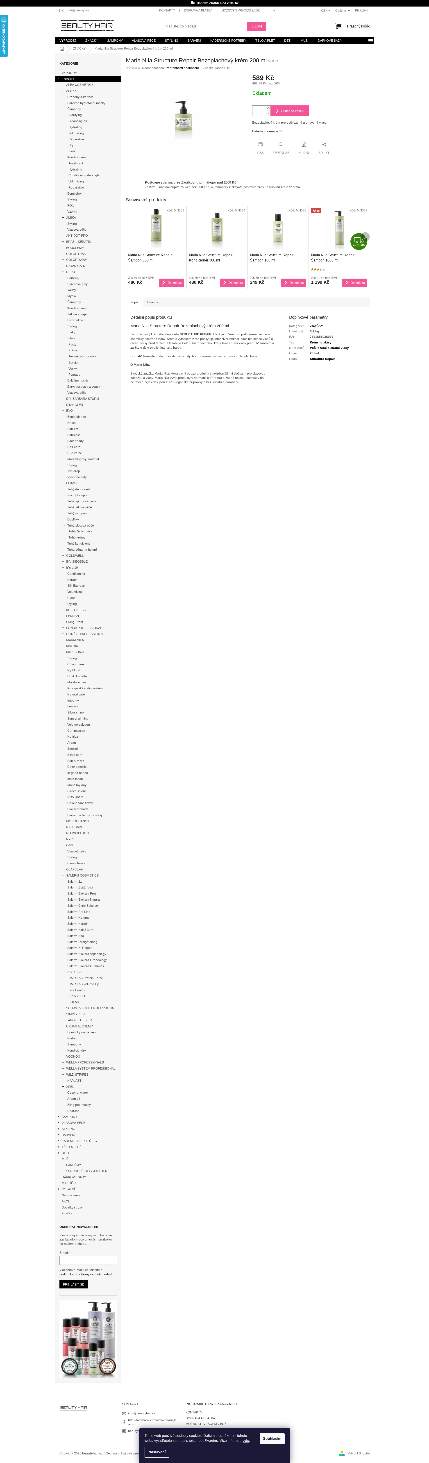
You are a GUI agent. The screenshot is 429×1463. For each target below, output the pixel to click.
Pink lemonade (78, 809)
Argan (71, 742)
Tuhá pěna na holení (82, 549)
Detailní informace (265, 131)
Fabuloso (74, 435)
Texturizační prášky (82, 356)
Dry (70, 145)
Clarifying (75, 115)
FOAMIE (72, 483)
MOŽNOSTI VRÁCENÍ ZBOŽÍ (241, 10)
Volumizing (76, 133)
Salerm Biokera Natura (83, 899)
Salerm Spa (75, 936)
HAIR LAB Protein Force (85, 978)
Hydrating (75, 127)
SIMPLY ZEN (75, 1014)
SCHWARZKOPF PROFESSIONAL (91, 1008)
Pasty (72, 344)
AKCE (66, 1201)
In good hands (77, 773)
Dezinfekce (75, 320)
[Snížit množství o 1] (268, 113)
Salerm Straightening (82, 942)
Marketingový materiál (83, 459)
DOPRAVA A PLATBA (198, 10)
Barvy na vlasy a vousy (83, 386)
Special (72, 748)
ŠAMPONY (69, 1117)
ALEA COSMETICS (79, 84)
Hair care (73, 447)
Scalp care (74, 754)
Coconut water (77, 1092)
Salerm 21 (74, 881)
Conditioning (76, 573)
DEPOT (71, 272)
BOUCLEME (75, 248)
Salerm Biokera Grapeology (87, 960)
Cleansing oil (77, 121)
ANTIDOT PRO (77, 235)
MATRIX (72, 646)
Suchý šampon (78, 495)
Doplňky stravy (72, 1207)
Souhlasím (272, 1438)
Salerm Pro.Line (78, 911)
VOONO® (73, 1056)
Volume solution (78, 724)
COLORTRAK (76, 254)
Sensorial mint (77, 718)
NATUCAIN (74, 827)
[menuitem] (68, 40)
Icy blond (73, 670)
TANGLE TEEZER (79, 1020)
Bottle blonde (76, 416)
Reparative (76, 139)
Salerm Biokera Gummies (85, 966)
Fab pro (73, 429)
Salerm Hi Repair (79, 948)
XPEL (70, 1086)
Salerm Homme (78, 917)
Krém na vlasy (320, 342)
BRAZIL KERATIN (78, 241)
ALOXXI (71, 91)
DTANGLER (74, 405)
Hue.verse (74, 453)
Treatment (75, 163)
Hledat (256, 26)
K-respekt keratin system (85, 688)
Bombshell (74, 193)
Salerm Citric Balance (82, 905)
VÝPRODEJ (70, 73)
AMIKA (71, 217)
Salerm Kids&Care (80, 929)
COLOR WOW (76, 259)
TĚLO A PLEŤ (71, 1147)
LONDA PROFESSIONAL (84, 628)
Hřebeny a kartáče (80, 97)
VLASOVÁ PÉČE (73, 1123)
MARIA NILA (75, 640)
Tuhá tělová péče (79, 507)
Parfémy (73, 278)
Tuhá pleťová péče (80, 525)
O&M (69, 845)
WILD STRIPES (77, 1074)
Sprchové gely (77, 284)
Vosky (72, 368)
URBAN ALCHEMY (79, 1026)
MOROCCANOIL (78, 821)
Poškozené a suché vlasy (329, 348)
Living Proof (74, 622)
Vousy (71, 290)
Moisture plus (76, 682)
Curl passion (76, 730)
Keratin (72, 580)
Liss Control (76, 990)
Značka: (216, 68)
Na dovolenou (72, 1195)
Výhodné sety (77, 477)
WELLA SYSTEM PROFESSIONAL (91, 1068)
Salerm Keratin (78, 923)
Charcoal (73, 1111)
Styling (72, 199)
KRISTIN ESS (76, 610)
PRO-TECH (76, 996)
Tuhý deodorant (78, 489)
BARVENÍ (68, 1135)
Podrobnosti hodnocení (182, 68)
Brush (71, 423)
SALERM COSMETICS (82, 875)
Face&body (75, 441)
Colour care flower (80, 803)
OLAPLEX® (74, 869)
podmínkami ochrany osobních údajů (85, 1274)
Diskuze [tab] (153, 302)
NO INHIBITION (77, 833)
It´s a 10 (72, 567)
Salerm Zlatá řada (80, 887)
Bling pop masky (79, 1104)
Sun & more (75, 761)
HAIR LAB (74, 972)
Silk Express (76, 585)
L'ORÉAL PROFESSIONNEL (86, 634)
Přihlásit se (73, 1284)
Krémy (73, 350)
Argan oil (73, 1098)
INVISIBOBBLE (77, 561)
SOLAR (73, 1002)
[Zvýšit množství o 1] (268, 108)
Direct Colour (76, 791)
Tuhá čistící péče (80, 531)
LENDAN (72, 616)
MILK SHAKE (75, 652)
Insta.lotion (75, 779)
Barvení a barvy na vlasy (84, 815)
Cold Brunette (77, 676)
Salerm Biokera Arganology (86, 954)
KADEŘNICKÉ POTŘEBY (80, 1141)
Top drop (73, 471)
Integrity (73, 700)
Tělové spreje (77, 314)
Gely (71, 338)
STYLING (68, 1129)
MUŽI (66, 1159)
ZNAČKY (68, 79)
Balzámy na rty (78, 380)
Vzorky (72, 211)
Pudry (71, 1038)
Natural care (76, 694)
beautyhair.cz (137, 1431)
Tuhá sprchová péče (81, 501)
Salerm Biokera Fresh (82, 893)
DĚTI (65, 1153)
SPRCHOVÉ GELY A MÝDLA (86, 1171)
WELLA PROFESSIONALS (85, 1062)
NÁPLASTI (74, 1080)
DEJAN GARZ (76, 266)
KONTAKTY (167, 10)
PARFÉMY (73, 1165)
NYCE (70, 839)
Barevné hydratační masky (86, 103)
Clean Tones (76, 863)
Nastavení (157, 1452)
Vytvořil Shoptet (359, 1453)
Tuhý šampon (77, 513)
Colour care (75, 664)
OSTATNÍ (68, 1189)
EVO (69, 410)
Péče (71, 205)
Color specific (76, 766)
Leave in (73, 706)
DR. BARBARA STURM (82, 398)
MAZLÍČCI (69, 1183)
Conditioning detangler (84, 175)
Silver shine (75, 712)
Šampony (74, 109)
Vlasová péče (76, 229)
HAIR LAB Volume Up (83, 984)
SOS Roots (75, 797)
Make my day (76, 785)
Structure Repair (322, 359)
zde (246, 1441)
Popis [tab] (134, 302)
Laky (71, 332)
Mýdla (71, 296)
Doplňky (73, 519)
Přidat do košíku (292, 111)
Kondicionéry (76, 157)
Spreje (73, 362)
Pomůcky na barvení (82, 1032)
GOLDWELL (75, 555)
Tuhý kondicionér (79, 543)
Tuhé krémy (76, 537)
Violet (72, 151)
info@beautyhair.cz (141, 1413)
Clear (71, 598)
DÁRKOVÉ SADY (74, 1177)
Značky (67, 1213)
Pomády (74, 374)
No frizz (72, 736)
